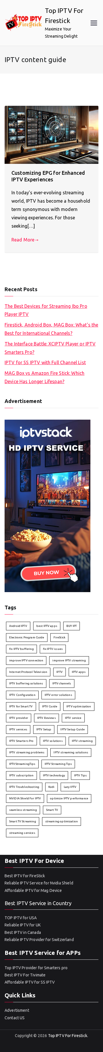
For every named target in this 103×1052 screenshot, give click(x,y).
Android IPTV (18, 625)
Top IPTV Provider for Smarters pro (36, 967)
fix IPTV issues (53, 648)
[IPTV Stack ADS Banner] (47, 505)
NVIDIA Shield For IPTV (25, 798)
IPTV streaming (82, 740)
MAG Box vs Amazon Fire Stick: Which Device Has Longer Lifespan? (44, 377)
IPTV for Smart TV (21, 706)
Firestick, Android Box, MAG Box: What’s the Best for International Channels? (51, 329)
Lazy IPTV (70, 786)
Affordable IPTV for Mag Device (34, 890)
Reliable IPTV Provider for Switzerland (39, 939)
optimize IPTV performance (69, 798)
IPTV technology (54, 775)
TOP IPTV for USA (21, 917)
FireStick (59, 637)
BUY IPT (71, 625)
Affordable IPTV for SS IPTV (30, 982)
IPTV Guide (50, 706)
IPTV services (18, 729)
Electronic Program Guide (26, 637)
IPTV (59, 671)
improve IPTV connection (26, 660)
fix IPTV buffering (21, 648)
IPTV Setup (44, 729)
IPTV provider (18, 717)
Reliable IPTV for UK (23, 925)
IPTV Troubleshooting (24, 786)
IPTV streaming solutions (71, 752)
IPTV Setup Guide (72, 729)
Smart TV (52, 809)
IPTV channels (61, 683)
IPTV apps (79, 671)
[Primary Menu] (93, 23)
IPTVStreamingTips (22, 763)
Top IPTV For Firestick (67, 1035)
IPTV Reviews (46, 717)
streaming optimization (61, 821)
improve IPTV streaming (69, 660)
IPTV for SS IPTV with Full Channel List (45, 362)
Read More (22, 239)
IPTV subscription (21, 775)
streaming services (22, 832)
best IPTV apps (46, 625)
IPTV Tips (80, 775)
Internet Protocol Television (28, 671)
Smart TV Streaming (22, 821)
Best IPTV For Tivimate (25, 975)
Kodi (51, 786)
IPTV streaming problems (26, 752)
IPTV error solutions (58, 694)
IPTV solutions (53, 740)
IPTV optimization (78, 706)
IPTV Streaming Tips (58, 763)
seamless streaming (23, 809)
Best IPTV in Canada (23, 932)
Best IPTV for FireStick (25, 876)
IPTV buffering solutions (26, 683)
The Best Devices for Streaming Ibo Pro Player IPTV (46, 310)
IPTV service (73, 717)
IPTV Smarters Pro (21, 740)
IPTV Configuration (22, 694)
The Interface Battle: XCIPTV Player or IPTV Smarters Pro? (50, 348)
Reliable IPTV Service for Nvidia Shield (39, 883)
